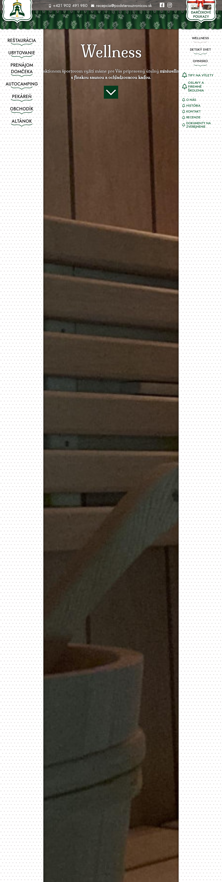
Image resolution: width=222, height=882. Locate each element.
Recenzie (193, 117)
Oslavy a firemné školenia (196, 86)
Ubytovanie (21, 53)
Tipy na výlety (200, 75)
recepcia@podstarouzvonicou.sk (123, 5)
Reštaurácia (21, 40)
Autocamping (22, 84)
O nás (191, 100)
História (193, 105)
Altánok (22, 121)
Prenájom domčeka (21, 68)
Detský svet (200, 49)
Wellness (200, 38)
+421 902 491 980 (70, 5)
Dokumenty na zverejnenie (198, 125)
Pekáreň (22, 96)
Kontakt (193, 111)
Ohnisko (200, 61)
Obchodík (21, 109)
